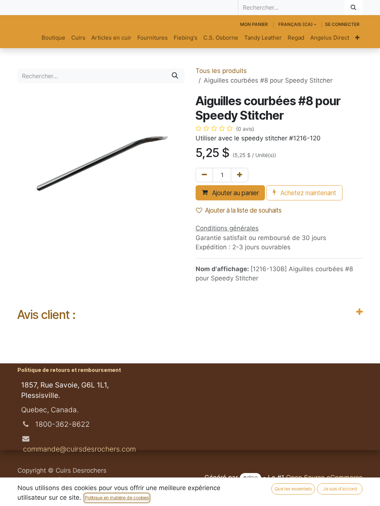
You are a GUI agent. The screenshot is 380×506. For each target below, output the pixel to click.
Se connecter (342, 24)
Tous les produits (221, 70)
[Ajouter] (239, 175)
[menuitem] (53, 38)
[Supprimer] (204, 175)
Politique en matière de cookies (117, 497)
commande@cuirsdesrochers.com (78, 449)
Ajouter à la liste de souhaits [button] (243, 210)
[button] (230, 192)
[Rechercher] (353, 7)
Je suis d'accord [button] (340, 489)
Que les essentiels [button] (293, 489)
